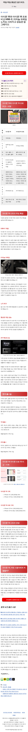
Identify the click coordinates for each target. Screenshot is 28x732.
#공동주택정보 (17, 712)
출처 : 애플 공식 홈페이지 (19, 484)
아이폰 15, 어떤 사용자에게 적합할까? (12, 96)
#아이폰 (5, 12)
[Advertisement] (14, 43)
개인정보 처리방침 (7, 712)
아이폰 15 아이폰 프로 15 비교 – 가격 (12, 91)
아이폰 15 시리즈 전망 (8, 93)
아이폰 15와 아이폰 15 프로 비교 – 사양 (13, 83)
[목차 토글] (24, 81)
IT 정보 (5, 685)
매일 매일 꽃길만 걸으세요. (14, 2)
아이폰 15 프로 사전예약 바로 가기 (14, 73)
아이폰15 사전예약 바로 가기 (14, 600)
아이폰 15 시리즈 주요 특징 (10, 86)
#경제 (23, 712)
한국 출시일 (6, 88)
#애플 (9, 687)
